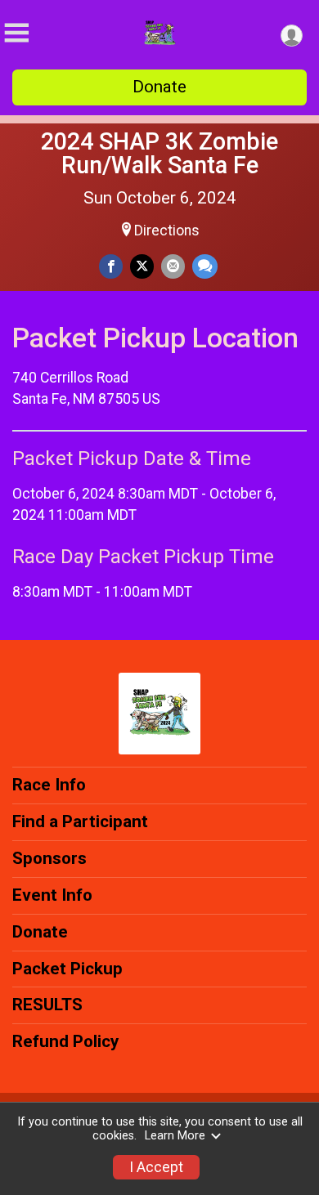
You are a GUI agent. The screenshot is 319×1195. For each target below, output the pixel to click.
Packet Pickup (67, 968)
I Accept (156, 1167)
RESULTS (47, 1004)
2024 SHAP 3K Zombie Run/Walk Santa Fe (159, 153)
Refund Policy (65, 1041)
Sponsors (49, 858)
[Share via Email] (173, 266)
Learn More (175, 1136)
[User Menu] (292, 36)
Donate (159, 86)
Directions (167, 230)
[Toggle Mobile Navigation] (16, 33)
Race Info (49, 784)
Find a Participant (80, 821)
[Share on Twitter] (142, 266)
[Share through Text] (205, 266)
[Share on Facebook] (111, 266)
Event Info (52, 895)
